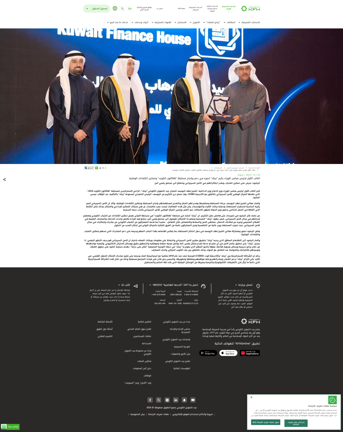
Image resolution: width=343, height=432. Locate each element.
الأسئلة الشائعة (105, 322)
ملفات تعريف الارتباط (158, 414)
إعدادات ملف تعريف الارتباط (296, 423)
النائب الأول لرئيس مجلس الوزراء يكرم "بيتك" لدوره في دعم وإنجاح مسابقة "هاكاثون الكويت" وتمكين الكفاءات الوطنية (213, 170)
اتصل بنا (160, 8)
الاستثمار (182, 22)
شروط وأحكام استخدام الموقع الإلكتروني (192, 414)
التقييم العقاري (105, 336)
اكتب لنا (125, 285)
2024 (216, 168)
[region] (294, 412)
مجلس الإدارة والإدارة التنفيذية (180, 330)
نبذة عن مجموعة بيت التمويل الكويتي (137, 352)
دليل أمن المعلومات (142, 368)
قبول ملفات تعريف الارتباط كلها (266, 422)
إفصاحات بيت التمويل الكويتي (176, 339)
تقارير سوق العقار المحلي (139, 329)
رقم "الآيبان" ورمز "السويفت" (137, 383)
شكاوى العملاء (144, 361)
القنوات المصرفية (162, 22)
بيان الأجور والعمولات (180, 354)
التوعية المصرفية (182, 347)
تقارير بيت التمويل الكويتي (177, 361)
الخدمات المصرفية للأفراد (235, 168)
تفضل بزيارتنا (245, 285)
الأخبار (220, 168)
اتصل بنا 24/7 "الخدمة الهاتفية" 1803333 (175, 285)
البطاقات (231, 22)
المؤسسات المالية (182, 368)
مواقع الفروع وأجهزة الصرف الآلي (144, 8)
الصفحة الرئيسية (254, 167)
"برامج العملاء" (213, 22)
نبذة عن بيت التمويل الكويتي (176, 322)
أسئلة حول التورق (104, 329)
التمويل (196, 22)
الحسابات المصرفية (250, 22)
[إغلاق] (251, 397)
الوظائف (147, 376)
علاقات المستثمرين (142, 336)
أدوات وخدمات (141, 22)
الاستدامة (146, 343)
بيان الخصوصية (137, 414)
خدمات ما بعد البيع (119, 22)
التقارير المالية (144, 322)
